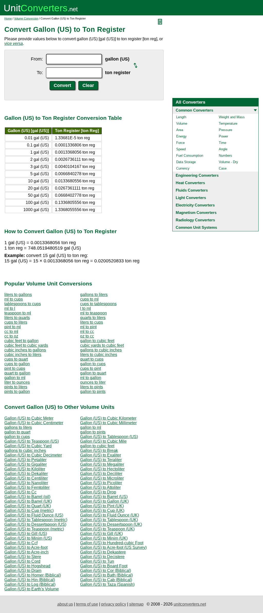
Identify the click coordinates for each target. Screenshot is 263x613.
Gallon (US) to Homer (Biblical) (32, 575)
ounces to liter (93, 382)
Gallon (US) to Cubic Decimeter (33, 455)
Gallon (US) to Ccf (20, 543)
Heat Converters (190, 183)
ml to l (9, 308)
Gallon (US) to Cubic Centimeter (33, 423)
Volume (181, 123)
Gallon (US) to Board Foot (103, 566)
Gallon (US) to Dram (22, 570)
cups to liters (15, 322)
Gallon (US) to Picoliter (101, 483)
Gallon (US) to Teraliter (101, 460)
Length (181, 117)
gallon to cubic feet (97, 341)
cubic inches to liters (22, 354)
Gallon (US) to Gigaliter (25, 464)
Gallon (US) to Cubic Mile (103, 441)
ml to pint (88, 327)
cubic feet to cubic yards (26, 345)
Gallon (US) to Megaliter (102, 464)
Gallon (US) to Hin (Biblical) (29, 580)
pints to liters (15, 387)
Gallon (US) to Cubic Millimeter (108, 423)
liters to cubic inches (98, 354)
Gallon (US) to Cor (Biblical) (105, 570)
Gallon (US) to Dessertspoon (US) (35, 524)
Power (223, 136)
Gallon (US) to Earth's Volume (31, 589)
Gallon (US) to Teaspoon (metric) (34, 529)
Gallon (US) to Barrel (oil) (27, 497)
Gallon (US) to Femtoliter (27, 487)
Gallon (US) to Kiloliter (24, 469)
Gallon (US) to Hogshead (27, 566)
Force (180, 143)
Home (8, 18)
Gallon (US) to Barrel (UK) (28, 501)
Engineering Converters (197, 175)
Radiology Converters (195, 220)
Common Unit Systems (196, 227)
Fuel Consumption (189, 155)
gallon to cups (93, 364)
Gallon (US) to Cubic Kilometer (108, 418)
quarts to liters (93, 317)
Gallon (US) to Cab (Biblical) (106, 580)
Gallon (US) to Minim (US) (28, 538)
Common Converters (194, 110)
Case (223, 168)
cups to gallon (17, 364)
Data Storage (186, 162)
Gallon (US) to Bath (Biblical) (106, 575)
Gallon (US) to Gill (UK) (101, 533)
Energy (181, 136)
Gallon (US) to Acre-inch (26, 552)
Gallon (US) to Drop (98, 492)
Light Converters (191, 197)
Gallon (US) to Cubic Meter (28, 418)
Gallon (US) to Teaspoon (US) (31, 441)
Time (222, 143)
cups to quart (16, 359)
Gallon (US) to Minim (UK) (104, 538)
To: (40, 72)
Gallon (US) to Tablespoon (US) (109, 436)
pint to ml (12, 327)
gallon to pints (93, 391)
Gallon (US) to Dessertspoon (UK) (111, 524)
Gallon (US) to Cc (20, 492)
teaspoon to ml (17, 313)
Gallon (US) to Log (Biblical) (29, 584)
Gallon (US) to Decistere (102, 557)
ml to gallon (90, 377)
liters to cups (91, 322)
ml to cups (13, 299)
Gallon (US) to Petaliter (25, 460)
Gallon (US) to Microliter (102, 478)
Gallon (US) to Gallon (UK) (104, 501)
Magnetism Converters (196, 212)
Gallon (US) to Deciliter (101, 473)
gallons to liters (94, 294)
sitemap (136, 604)
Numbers (225, 155)
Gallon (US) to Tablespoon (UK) (109, 520)
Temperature (228, 123)
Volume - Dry (228, 162)
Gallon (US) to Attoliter (100, 487)
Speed (181, 149)
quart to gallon (17, 373)
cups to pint (90, 368)
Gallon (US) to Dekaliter (26, 473)
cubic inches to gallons (25, 350)
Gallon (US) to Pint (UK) (102, 506)
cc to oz (11, 336)
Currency (183, 168)
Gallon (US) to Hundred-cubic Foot (111, 543)
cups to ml (89, 299)
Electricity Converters (195, 205)
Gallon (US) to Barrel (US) (104, 497)
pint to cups (14, 368)
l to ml (85, 308)
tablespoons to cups (22, 304)
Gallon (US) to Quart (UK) (27, 506)
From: (37, 59)
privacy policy (113, 604)
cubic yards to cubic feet (102, 345)
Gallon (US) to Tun (97, 561)
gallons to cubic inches (101, 350)
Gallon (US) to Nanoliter (26, 483)
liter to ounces (17, 382)
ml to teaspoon (93, 313)
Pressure (225, 130)
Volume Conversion (26, 18)
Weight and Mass (232, 117)
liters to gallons (18, 294)
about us (65, 604)
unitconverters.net (190, 604)
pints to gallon (17, 391)
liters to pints (91, 387)
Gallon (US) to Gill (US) (25, 533)
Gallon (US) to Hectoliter (102, 469)
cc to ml (11, 331)
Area (179, 130)
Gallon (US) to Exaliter (100, 455)
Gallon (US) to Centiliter (26, 478)
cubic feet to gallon (21, 341)
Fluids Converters (192, 190)
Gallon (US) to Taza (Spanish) (107, 584)
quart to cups (92, 359)
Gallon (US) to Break (99, 450)
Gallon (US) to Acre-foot (26, 547)
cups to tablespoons (98, 304)
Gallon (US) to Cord (22, 561)
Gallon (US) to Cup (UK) (102, 510)
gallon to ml (14, 377)
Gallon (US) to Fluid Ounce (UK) (109, 515)
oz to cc (87, 336)
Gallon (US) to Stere (22, 557)
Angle (223, 149)
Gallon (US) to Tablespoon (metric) (35, 520)
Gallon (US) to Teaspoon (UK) (107, 529)
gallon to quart (93, 373)
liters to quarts (17, 317)
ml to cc (87, 331)
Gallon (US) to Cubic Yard (28, 446)
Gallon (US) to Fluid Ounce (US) (33, 515)
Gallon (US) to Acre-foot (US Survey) (113, 547)
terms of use (87, 604)
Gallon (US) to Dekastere (103, 552)
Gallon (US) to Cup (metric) (29, 510)
